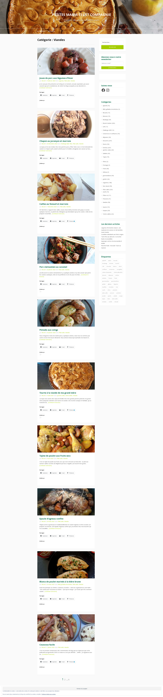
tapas (103, 299)
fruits (115, 278)
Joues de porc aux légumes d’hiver (56, 78)
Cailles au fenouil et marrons (53, 204)
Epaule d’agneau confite (51, 519)
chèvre (115, 266)
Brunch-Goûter (107, 123)
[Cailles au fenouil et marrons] (66, 187)
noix (117, 287)
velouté (116, 302)
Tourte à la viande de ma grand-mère (57, 393)
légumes (116, 284)
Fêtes (70, 144)
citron (120, 266)
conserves (112, 269)
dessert (104, 275)
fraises (110, 278)
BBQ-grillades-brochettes (65, 584)
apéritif (104, 260)
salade (115, 296)
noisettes (111, 287)
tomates (104, 302)
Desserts (105, 141)
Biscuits (105, 113)
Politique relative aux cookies (49, 694)
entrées (104, 278)
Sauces (105, 207)
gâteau (109, 284)
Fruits (104, 168)
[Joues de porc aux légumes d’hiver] (66, 61)
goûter (105, 179)
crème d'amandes (107, 272)
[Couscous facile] (66, 627)
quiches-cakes (61, 395)
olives (109, 290)
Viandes (73, 81)
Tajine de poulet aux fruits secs (54, 456)
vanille (110, 302)
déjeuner (105, 137)
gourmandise (105, 281)
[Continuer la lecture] (45, 88)
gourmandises (107, 175)
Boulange (105, 119)
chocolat (108, 266)
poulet (104, 296)
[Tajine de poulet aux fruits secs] (66, 439)
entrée (117, 275)
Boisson (105, 116)
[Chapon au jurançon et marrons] (66, 124)
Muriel (43, 81)
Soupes (105, 210)
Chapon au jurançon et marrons (55, 141)
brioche (111, 263)
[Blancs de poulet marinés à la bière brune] (66, 564)
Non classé (106, 186)
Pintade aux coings (48, 330)
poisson (112, 293)
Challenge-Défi (65, 144)
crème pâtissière (118, 272)
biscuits (115, 260)
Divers (105, 144)
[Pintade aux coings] (66, 313)
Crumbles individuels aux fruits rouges (112, 234)
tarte (108, 299)
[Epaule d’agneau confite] (66, 501)
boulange (104, 263)
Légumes (61, 81)
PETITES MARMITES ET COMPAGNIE (81, 14)
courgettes (119, 269)
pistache (115, 290)
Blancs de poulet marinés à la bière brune (60, 582)
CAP (104, 127)
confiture (104, 269)
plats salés (105, 293)
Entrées (105, 147)
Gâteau (105, 172)
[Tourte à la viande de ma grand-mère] (66, 376)
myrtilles (104, 287)
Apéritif (105, 105)
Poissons (105, 199)
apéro (109, 260)
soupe (121, 296)
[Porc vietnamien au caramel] (66, 250)
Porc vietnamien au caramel (53, 267)
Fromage (105, 165)
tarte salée (115, 299)
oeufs (104, 192)
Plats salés (67, 81)
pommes (118, 293)
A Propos (41, 31)
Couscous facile (47, 645)
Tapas (104, 157)
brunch (117, 263)
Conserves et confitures (110, 133)
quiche (109, 296)
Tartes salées (68, 395)
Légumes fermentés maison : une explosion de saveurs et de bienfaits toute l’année (112, 230)
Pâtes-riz (105, 195)
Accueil (51, 31)
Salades (105, 153)
